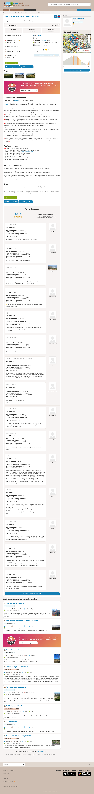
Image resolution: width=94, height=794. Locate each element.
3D (86, 51)
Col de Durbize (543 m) (27, 151)
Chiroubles (43, 40)
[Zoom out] (89, 39)
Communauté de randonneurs (10, 786)
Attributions (65, 51)
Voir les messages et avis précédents (32, 593)
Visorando (5, 12)
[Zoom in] (89, 36)
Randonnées (13, 10)
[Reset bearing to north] (89, 41)
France (39, 35)
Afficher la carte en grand (76, 70)
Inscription (80, 10)
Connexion (87, 10)
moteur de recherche (41, 751)
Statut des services (42, 791)
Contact (5, 784)
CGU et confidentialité (8, 770)
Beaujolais (50, 38)
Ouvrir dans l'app (12, 63)
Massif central (43, 38)
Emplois (5, 776)
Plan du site (6, 773)
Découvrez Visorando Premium (45, 55)
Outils (5, 10)
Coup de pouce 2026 (8, 781)
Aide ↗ (21, 10)
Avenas (6, 104)
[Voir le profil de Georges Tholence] (67, 22)
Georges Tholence (79, 18)
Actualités (5, 778)
